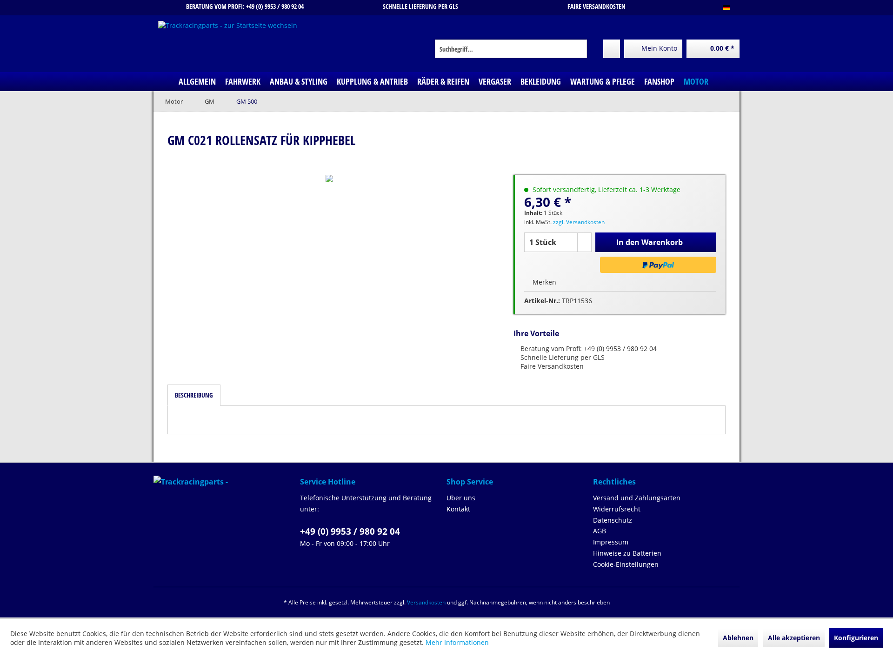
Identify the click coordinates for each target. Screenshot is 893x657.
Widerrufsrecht (616, 508)
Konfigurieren (856, 637)
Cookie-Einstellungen (626, 564)
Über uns (460, 497)
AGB (599, 530)
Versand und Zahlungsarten (636, 497)
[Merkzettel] (611, 49)
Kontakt (458, 508)
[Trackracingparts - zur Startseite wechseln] (227, 44)
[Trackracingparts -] (224, 482)
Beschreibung (194, 395)
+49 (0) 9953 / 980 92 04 (350, 531)
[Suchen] (578, 49)
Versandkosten (426, 602)
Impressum (610, 542)
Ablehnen (738, 637)
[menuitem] (511, 49)
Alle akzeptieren (794, 637)
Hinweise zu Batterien (627, 553)
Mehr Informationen (457, 642)
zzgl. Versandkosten (579, 222)
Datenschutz (612, 520)
